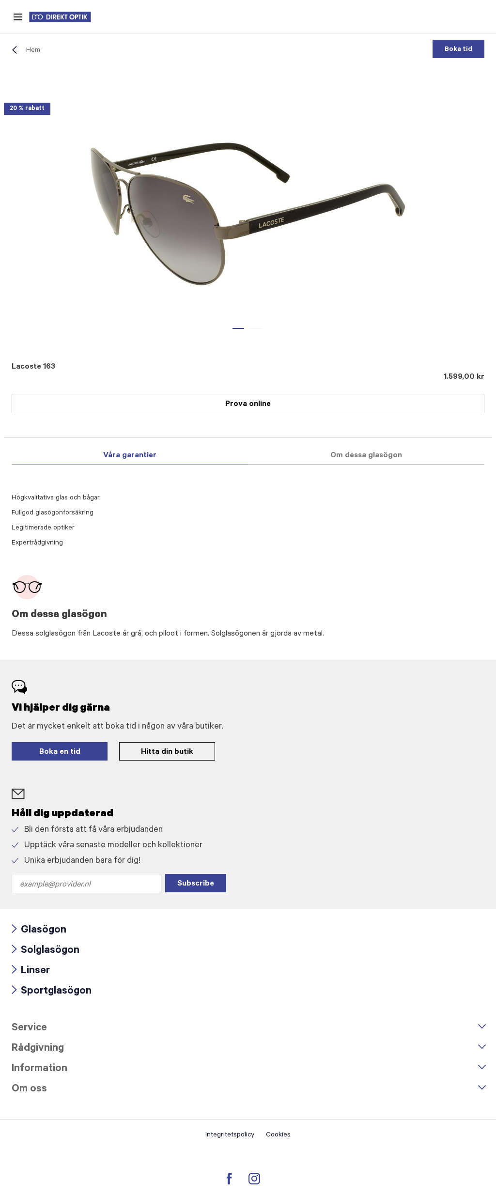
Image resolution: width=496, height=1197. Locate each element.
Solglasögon (45, 951)
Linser (31, 971)
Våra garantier (129, 455)
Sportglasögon (52, 992)
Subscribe (195, 884)
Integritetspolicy (229, 1135)
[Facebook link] (229, 1178)
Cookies (278, 1135)
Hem (33, 51)
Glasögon (39, 931)
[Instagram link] (254, 1178)
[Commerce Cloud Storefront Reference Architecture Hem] (65, 17)
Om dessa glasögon (366, 455)
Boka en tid (59, 752)
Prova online (248, 404)
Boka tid (458, 50)
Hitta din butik (167, 752)
